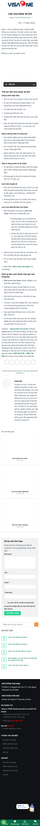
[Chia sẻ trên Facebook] (12, 362)
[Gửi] (36, 624)
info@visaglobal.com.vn (12, 728)
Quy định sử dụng (9, 740)
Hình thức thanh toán (10, 748)
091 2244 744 (17, 721)
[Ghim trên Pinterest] (27, 362)
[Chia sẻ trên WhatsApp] (6, 362)
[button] (3, 3)
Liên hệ (5, 752)
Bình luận (8, 554)
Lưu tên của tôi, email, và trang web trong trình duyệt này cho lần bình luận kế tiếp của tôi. (19, 606)
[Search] (37, 4)
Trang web (8, 592)
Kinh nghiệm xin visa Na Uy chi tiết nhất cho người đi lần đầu (22, 659)
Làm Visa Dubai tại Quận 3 (18, 644)
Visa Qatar (23, 371)
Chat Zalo (25, 824)
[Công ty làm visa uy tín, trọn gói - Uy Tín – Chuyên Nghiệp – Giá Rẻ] (20, 3)
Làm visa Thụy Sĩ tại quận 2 (18, 665)
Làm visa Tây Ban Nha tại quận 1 (20, 651)
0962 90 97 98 (18, 353)
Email (6, 582)
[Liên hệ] (3, 822)
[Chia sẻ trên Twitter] (17, 362)
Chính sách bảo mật (10, 744)
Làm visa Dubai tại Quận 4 (17, 637)
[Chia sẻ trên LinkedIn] (33, 362)
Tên (6, 573)
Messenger (15, 824)
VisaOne (28, 17)
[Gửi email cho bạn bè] (22, 362)
